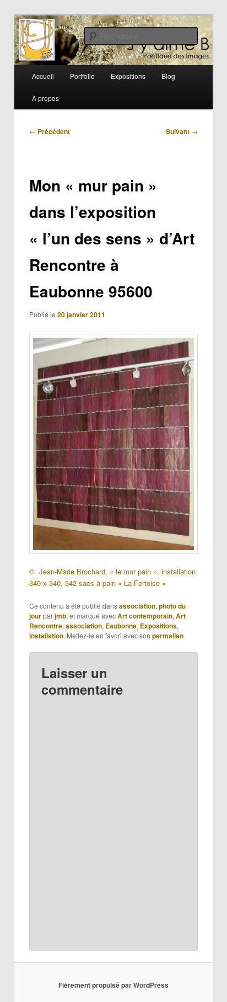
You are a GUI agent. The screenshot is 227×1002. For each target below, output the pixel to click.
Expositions (128, 76)
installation (178, 571)
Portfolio (82, 76)
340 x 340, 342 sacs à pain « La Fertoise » (97, 583)
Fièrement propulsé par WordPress (113, 985)
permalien (167, 636)
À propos (45, 98)
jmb (60, 616)
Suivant (182, 131)
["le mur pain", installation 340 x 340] (113, 444)
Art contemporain (144, 616)
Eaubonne (121, 626)
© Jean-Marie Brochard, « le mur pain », (95, 571)
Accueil (43, 76)
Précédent (49, 131)
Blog (168, 76)
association (137, 606)
